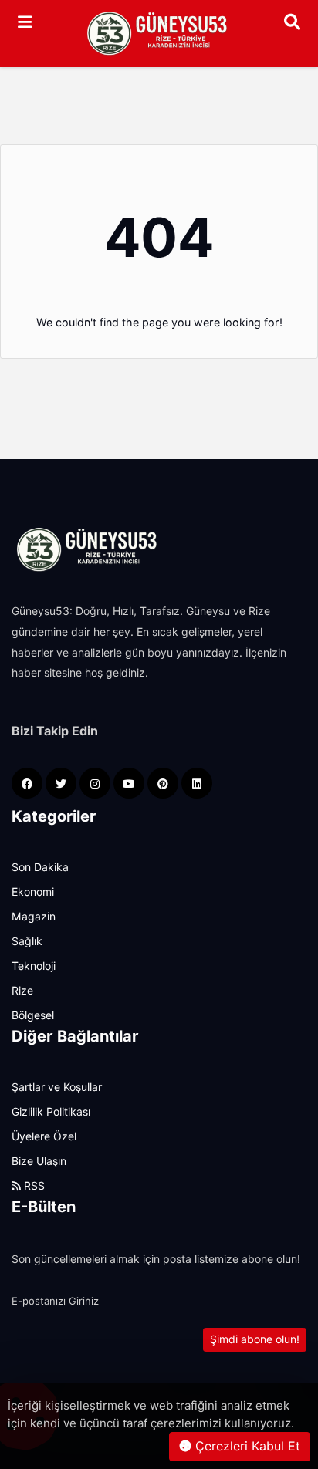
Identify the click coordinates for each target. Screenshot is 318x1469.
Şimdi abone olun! (254, 1339)
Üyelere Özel (44, 1136)
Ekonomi (33, 892)
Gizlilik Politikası (51, 1112)
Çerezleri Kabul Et (245, 1446)
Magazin (34, 916)
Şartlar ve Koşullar (57, 1087)
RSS (33, 1186)
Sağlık (27, 941)
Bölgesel (33, 1015)
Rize (22, 990)
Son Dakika (40, 867)
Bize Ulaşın (39, 1161)
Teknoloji (34, 966)
